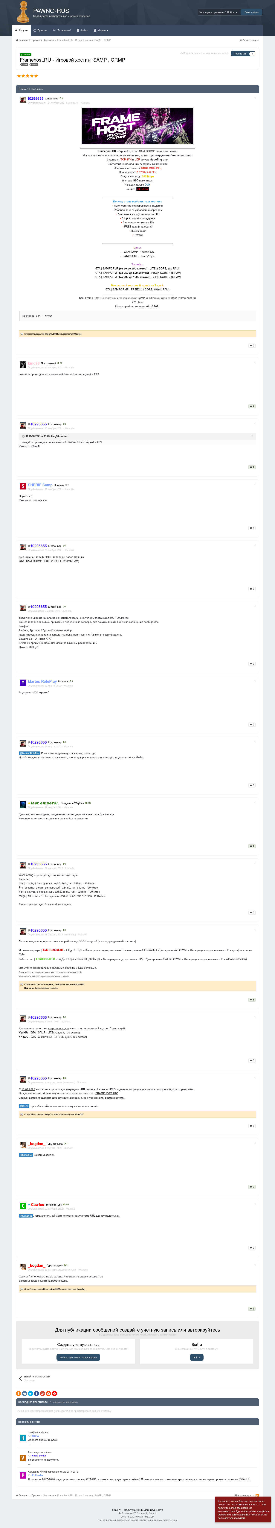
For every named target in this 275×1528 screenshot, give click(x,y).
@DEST (24, 1106)
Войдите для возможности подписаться (206, 53)
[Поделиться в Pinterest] (54, 1393)
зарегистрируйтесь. (259, 1511)
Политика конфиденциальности (143, 1510)
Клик (140, 302)
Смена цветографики (40, 1452)
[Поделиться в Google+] (42, 1393)
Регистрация (252, 12)
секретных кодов (58, 1028)
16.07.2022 (28, 1089)
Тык (100, 1276)
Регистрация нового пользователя (78, 1357)
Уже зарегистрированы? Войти (217, 12)
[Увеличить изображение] (137, 126)
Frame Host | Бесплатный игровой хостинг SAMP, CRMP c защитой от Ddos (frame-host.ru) (140, 298)
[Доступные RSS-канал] (257, 1496)
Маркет (102, 30)
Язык (115, 1510)
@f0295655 (26, 1154)
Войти (196, 1357)
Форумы (23, 30)
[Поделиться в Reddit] (48, 1393)
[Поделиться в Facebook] (36, 1393)
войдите (238, 1511)
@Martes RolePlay (29, 753)
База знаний (64, 30)
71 (67, 1143)
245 (89, 803)
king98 (55, 436)
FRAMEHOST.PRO (106, 1093)
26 (60, 363)
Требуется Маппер (38, 1432)
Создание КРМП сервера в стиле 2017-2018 (53, 1471)
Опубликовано (45, 367)
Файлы (84, 30)
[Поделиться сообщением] (255, 97)
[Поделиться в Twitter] (30, 1393)
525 (67, 1204)
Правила (42, 30)
